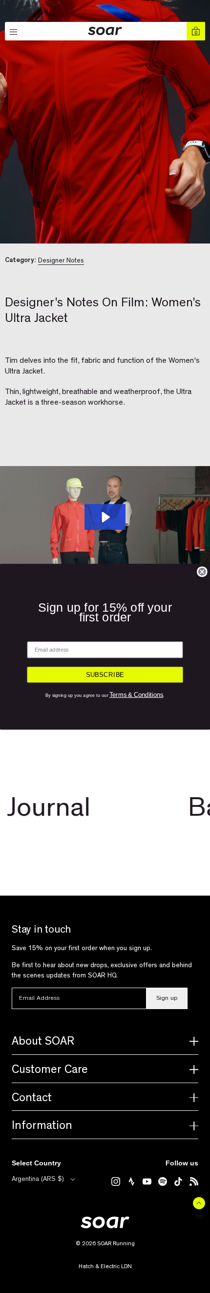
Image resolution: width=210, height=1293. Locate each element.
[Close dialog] (202, 571)
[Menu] (14, 32)
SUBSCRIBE (105, 674)
